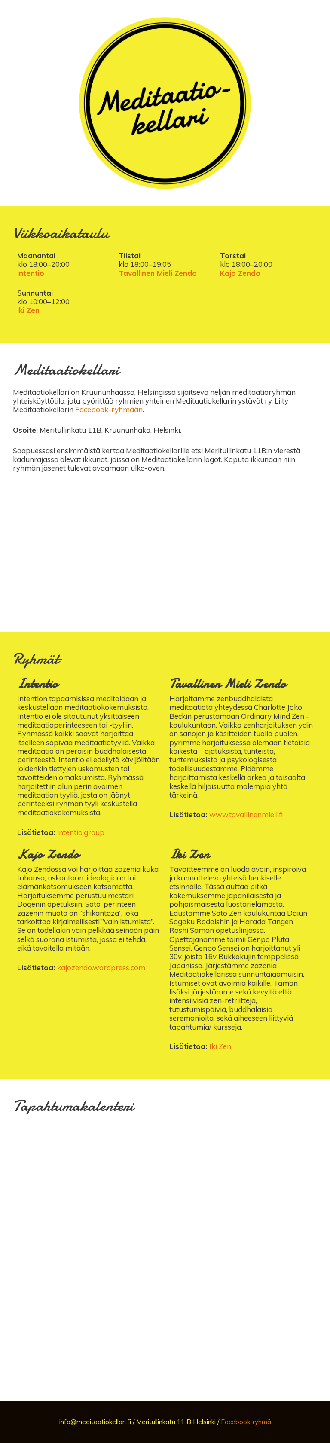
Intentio (30, 273)
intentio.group (80, 832)
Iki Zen (28, 310)
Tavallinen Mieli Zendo (158, 273)
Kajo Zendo (240, 273)
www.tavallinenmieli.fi (246, 814)
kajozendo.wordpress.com (101, 967)
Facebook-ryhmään (109, 409)
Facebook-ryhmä (246, 1422)
